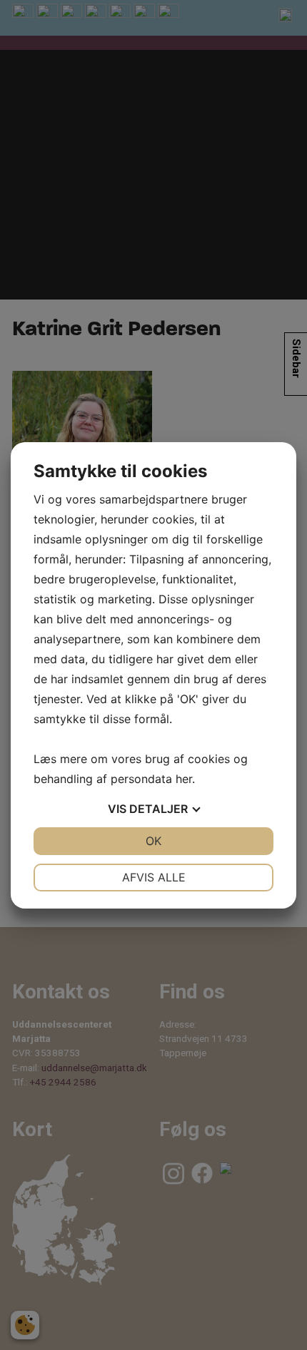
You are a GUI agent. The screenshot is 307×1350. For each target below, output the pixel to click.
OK (153, 841)
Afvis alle (154, 877)
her (184, 779)
